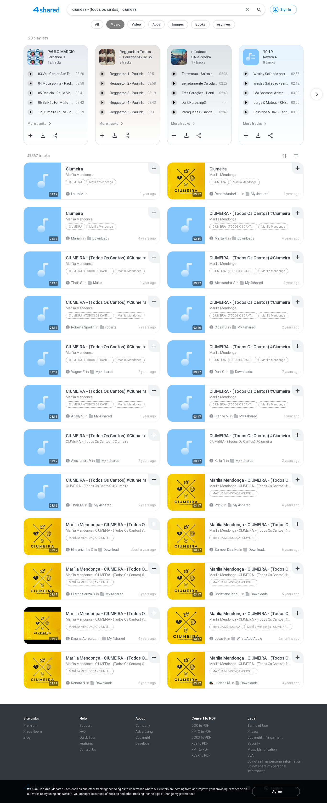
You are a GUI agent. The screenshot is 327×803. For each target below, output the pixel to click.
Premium (30, 725)
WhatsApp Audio (249, 638)
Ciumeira (75, 182)
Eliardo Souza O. (83, 594)
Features (86, 743)
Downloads (257, 550)
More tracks (37, 124)
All (97, 24)
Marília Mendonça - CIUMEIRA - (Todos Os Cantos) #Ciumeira (235, 493)
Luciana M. (223, 683)
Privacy (253, 731)
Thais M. (77, 505)
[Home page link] (46, 9)
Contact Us (87, 749)
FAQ (82, 731)
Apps (156, 24)
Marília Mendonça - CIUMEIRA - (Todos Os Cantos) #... (269, 626)
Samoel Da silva (227, 550)
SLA (251, 755)
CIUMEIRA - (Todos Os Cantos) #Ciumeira (235, 226)
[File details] (42, 181)
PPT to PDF (200, 749)
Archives (224, 24)
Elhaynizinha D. (82, 550)
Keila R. (220, 461)
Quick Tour (87, 737)
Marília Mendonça (101, 182)
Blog (26, 737)
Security (254, 743)
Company (142, 725)
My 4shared (110, 461)
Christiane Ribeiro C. (228, 594)
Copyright (142, 737)
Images (178, 24)
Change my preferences (179, 794)
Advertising (144, 731)
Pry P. (219, 505)
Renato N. (78, 683)
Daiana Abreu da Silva (84, 638)
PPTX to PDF (201, 731)
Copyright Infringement (265, 737)
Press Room (32, 731)
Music (115, 24)
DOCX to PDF (201, 737)
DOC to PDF (200, 725)
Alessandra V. (81, 461)
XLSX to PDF (201, 755)
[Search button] (259, 9)
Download (111, 550)
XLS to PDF (200, 743)
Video (136, 24)
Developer (143, 743)
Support (85, 725)
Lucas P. (221, 638)
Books (200, 24)
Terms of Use (258, 725)
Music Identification (262, 749)
